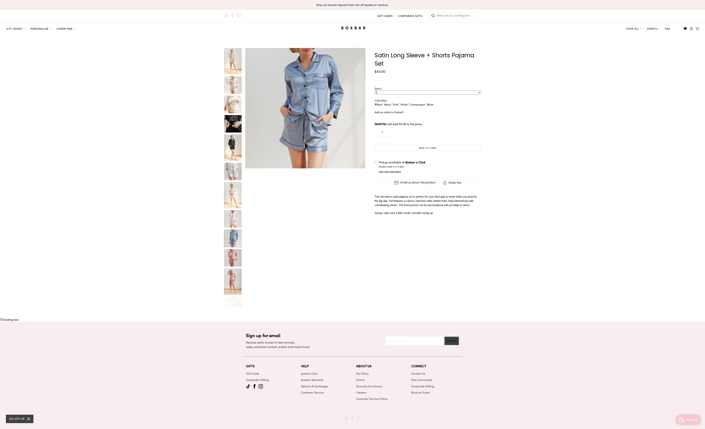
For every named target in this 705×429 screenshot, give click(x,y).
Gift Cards (252, 373)
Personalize (39, 28)
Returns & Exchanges (314, 386)
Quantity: (380, 124)
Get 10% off (16, 418)
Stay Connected (421, 380)
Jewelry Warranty (312, 380)
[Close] (28, 418)
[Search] (433, 15)
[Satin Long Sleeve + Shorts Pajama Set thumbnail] (233, 61)
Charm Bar (65, 28)
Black (387, 104)
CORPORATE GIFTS (410, 16)
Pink (395, 104)
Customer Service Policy (372, 399)
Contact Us (418, 373)
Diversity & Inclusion (369, 386)
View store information (390, 171)
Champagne (417, 104)
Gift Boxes (14, 28)
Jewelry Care (309, 373)
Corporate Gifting (257, 380)
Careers (361, 392)
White (404, 104)
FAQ (667, 28)
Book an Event (420, 392)
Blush (430, 104)
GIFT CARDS (385, 16)
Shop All (632, 28)
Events (652, 28)
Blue (379, 104)
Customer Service (312, 392)
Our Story (362, 373)
